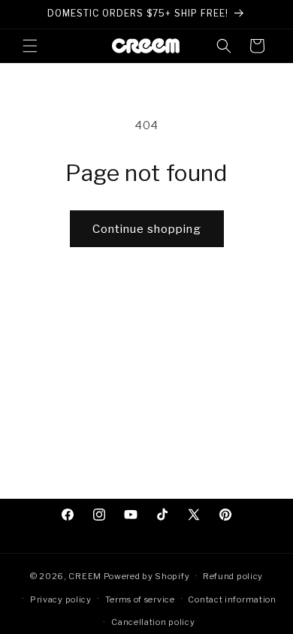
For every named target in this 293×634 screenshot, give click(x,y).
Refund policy (233, 576)
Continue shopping (146, 229)
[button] (30, 45)
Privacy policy (61, 599)
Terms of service (140, 599)
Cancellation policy (153, 622)
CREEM (85, 576)
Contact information (232, 599)
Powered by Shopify (147, 576)
